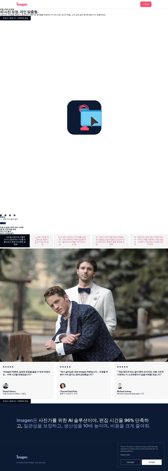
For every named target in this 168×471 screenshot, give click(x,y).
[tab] (15, 240)
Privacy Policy (125, 454)
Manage (130, 462)
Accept (152, 462)
